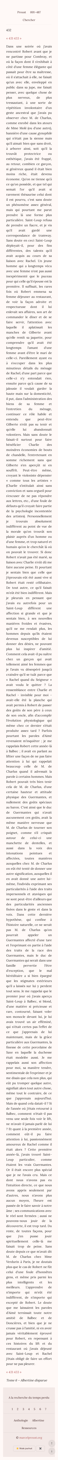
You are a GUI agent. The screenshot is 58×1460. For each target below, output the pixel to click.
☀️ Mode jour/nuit (24, 1448)
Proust (21, 12)
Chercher (29, 20)
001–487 (35, 12)
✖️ (40, 1448)
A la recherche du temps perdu (29, 1397)
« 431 (9, 38)
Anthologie (21, 1420)
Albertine (38, 1420)
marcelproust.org (30, 1437)
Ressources (29, 1428)
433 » (17, 38)
